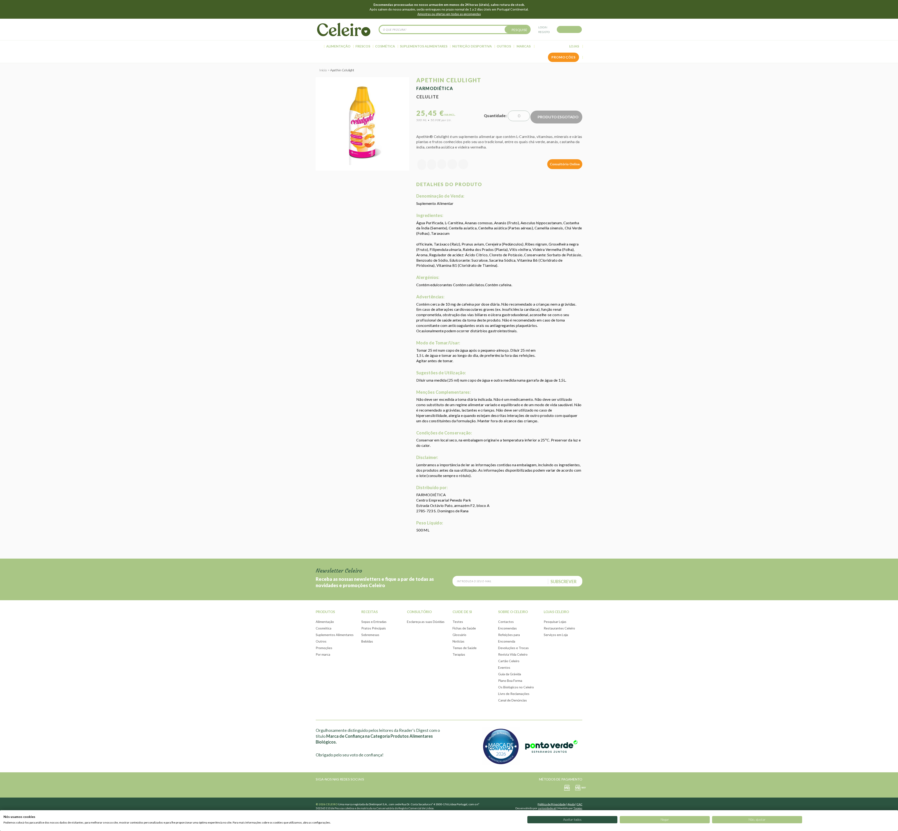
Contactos (506, 622)
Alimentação (325, 622)
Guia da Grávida (509, 674)
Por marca (323, 654)
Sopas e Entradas (374, 622)
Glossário (459, 635)
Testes (458, 622)
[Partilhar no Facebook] (442, 164)
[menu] (449, 46)
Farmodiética (434, 88)
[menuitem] (319, 46)
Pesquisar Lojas (555, 622)
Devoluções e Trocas (513, 648)
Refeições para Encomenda (509, 638)
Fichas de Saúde (464, 628)
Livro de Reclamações (513, 694)
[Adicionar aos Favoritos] (431, 164)
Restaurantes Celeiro (559, 628)
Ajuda (571, 804)
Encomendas (507, 628)
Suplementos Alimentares (335, 635)
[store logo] (343, 29)
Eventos (504, 667)
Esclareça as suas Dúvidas (426, 622)
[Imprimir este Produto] (463, 164)
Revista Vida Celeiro (513, 654)
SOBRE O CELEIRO (513, 612)
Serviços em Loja (556, 635)
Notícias (458, 641)
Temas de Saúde (465, 648)
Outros (321, 641)
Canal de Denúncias (512, 700)
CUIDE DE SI (462, 612)
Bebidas (367, 641)
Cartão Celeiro (508, 661)
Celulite (427, 96)
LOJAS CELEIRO (556, 612)
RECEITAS (369, 612)
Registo (544, 32)
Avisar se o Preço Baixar (421, 164)
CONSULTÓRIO (419, 612)
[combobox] (455, 29)
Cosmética (323, 628)
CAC (579, 804)
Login (542, 27)
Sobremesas (370, 635)
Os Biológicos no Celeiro (516, 687)
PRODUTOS (325, 612)
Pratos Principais (373, 628)
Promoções (324, 648)
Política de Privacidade (552, 804)
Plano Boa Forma (510, 681)
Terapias (459, 654)
